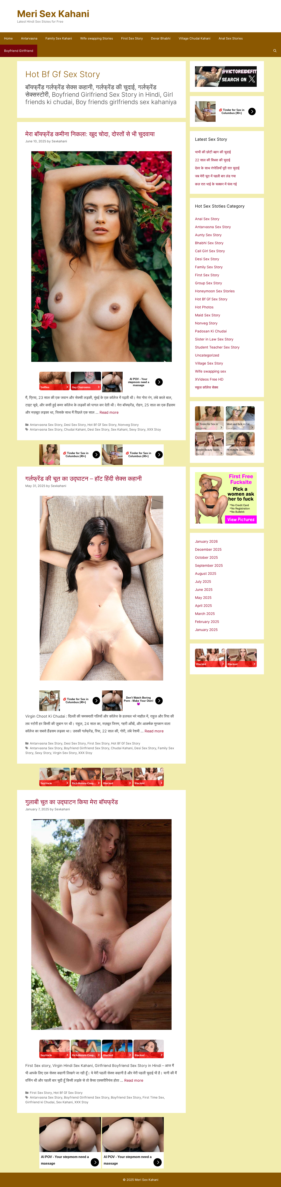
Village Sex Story (209, 363)
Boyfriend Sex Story (126, 1097)
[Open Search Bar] (275, 51)
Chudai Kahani (75, 429)
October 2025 (206, 557)
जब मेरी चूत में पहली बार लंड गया (215, 176)
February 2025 (207, 622)
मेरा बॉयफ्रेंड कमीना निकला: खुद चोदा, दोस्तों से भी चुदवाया (90, 134)
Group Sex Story (208, 283)
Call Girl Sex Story (210, 251)
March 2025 (205, 614)
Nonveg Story (128, 425)
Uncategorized (207, 355)
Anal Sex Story (207, 219)
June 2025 (203, 590)
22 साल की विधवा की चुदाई (212, 160)
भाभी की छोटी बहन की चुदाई (213, 152)
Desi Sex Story (75, 425)
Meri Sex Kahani (53, 13)
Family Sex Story (209, 267)
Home (8, 38)
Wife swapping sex (210, 371)
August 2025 (205, 573)
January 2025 (206, 630)
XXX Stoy (154, 429)
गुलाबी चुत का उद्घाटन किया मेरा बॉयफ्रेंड (71, 802)
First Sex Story (132, 38)
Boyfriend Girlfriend (18, 51)
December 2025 (208, 549)
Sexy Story (137, 429)
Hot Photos (204, 307)
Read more (109, 412)
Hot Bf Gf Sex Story (101, 425)
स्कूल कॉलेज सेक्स (206, 387)
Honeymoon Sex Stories (215, 291)
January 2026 (206, 541)
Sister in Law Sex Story (214, 339)
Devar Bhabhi (161, 38)
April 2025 (203, 606)
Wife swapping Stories (96, 38)
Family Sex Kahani (58, 38)
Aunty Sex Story (208, 235)
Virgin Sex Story (65, 753)
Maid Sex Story (207, 315)
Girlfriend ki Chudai (40, 1102)
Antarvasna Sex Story (46, 425)
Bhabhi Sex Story (209, 243)
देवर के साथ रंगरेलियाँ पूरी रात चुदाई (217, 168)
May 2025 (203, 598)
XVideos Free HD (209, 379)
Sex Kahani (119, 429)
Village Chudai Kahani (194, 38)
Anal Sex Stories (231, 38)
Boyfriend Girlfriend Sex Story (86, 748)
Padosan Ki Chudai (211, 331)
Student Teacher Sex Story (217, 347)
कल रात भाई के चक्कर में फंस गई (216, 184)
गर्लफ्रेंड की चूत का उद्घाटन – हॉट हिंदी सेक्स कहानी (83, 478)
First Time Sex (153, 1097)
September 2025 (209, 565)
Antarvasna (29, 38)
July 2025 (203, 582)
